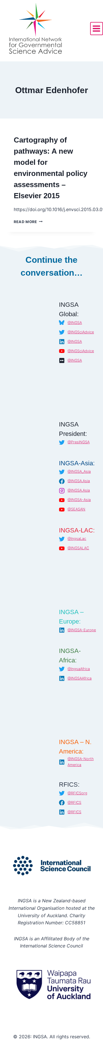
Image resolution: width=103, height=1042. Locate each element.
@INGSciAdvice (81, 332)
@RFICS (74, 802)
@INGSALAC (78, 548)
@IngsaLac (77, 538)
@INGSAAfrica (80, 678)
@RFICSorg (77, 793)
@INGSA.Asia (79, 481)
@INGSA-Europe (82, 630)
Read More (28, 222)
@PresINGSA (79, 442)
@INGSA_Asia (79, 471)
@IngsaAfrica (79, 669)
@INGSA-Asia (79, 500)
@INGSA (75, 322)
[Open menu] (96, 28)
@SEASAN (76, 509)
